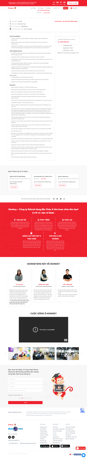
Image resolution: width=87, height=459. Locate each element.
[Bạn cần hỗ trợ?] (83, 455)
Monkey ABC (43, 429)
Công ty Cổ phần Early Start (14, 412)
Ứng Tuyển (14, 187)
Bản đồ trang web (70, 438)
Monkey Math (43, 436)
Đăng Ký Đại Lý (56, 442)
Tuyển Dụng (56, 436)
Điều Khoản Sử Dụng (57, 438)
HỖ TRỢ (67, 424)
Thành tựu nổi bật (57, 431)
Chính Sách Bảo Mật (57, 440)
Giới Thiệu (55, 427)
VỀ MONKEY (56, 424)
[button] (81, 448)
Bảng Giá (66, 8)
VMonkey (42, 438)
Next (81, 182)
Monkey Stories (43, 433)
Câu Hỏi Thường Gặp (70, 433)
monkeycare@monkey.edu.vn (29, 443)
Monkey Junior (43, 427)
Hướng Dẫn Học (69, 429)
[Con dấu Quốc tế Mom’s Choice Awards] (15, 428)
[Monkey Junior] (23, 425)
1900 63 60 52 (13, 415)
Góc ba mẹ (48, 8)
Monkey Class (43, 440)
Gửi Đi (25, 402)
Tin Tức (54, 433)
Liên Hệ (54, 434)
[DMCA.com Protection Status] (10, 428)
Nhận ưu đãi (73, 3)
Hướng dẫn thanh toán (71, 436)
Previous (5, 182)
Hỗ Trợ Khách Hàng (70, 431)
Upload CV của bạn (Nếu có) (15, 395)
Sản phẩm (42, 424)
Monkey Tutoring (44, 434)
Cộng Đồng (68, 434)
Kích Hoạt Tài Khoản (70, 427)
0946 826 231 (64, 42)
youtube (13, 437)
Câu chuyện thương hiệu (59, 429)
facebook (9, 437)
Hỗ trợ (55, 8)
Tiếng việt (74, 8)
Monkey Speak (43, 431)
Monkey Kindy (43, 442)
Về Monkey (41, 8)
